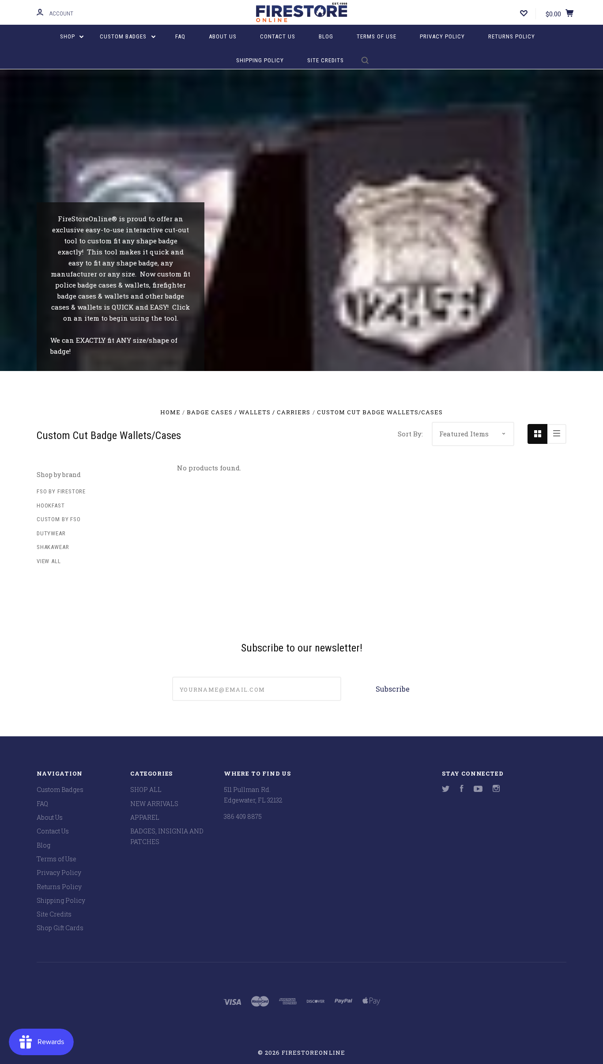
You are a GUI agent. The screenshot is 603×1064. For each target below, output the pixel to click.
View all (49, 561)
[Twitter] (446, 789)
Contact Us (277, 36)
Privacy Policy (442, 36)
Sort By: (410, 433)
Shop (68, 36)
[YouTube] (478, 789)
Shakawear (53, 547)
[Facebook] (462, 789)
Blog (326, 36)
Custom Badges (124, 36)
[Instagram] (496, 789)
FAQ (180, 36)
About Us (223, 36)
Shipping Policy (260, 60)
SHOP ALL (146, 789)
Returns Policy (511, 36)
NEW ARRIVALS (154, 803)
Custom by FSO (59, 519)
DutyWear (51, 533)
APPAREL (144, 817)
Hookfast (51, 505)
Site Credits (325, 60)
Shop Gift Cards (60, 928)
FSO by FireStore (61, 491)
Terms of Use (376, 36)
